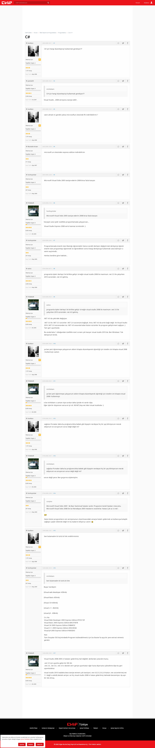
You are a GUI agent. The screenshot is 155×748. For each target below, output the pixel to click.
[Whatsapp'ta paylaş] (118, 43)
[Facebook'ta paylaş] (127, 43)
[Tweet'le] (123, 43)
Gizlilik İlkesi (33, 728)
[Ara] (48, 3)
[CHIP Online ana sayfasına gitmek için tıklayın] (7, 4)
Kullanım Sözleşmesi (48, 728)
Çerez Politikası (84, 728)
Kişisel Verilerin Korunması (67, 728)
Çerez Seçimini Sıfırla (117, 728)
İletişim (95, 728)
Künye (104, 728)
